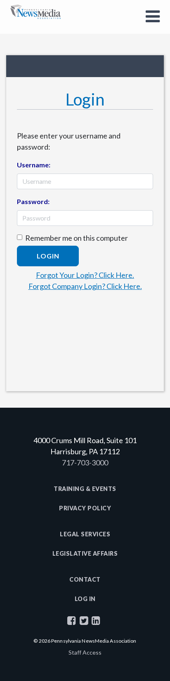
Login (48, 256)
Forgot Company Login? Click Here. (85, 286)
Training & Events (85, 488)
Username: (33, 165)
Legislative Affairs (85, 553)
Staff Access (85, 652)
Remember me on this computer (76, 237)
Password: (33, 201)
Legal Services (85, 534)
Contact (85, 579)
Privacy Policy (85, 508)
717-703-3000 (85, 462)
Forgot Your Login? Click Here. (85, 274)
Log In (85, 598)
